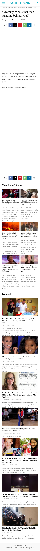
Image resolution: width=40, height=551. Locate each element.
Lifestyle (4, 8)
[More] (34, 25)
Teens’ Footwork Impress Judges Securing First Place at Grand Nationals (18, 429)
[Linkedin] (29, 25)
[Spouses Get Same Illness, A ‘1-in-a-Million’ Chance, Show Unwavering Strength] (29, 226)
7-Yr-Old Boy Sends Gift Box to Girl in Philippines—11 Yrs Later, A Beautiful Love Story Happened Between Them (19, 460)
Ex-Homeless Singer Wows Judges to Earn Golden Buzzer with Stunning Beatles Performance (10, 268)
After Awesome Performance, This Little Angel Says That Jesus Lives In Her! (18, 358)
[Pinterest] (20, 25)
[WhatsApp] (25, 25)
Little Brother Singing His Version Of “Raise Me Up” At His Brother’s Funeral (19, 529)
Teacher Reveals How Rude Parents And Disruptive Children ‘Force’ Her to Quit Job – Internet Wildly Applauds (20, 395)
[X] (15, 25)
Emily (3, 464)
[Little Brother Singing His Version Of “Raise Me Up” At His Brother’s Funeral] (20, 516)
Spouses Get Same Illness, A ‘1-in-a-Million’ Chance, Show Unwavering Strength (29, 235)
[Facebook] (11, 25)
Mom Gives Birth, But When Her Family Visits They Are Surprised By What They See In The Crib (18, 321)
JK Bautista (5, 399)
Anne (3, 325)
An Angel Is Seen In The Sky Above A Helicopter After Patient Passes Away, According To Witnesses (20, 495)
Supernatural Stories (10, 20)
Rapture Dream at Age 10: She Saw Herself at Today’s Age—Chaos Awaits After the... (29, 268)
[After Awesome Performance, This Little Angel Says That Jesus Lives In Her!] (20, 345)
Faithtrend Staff (7, 433)
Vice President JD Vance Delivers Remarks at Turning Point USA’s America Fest (10, 202)
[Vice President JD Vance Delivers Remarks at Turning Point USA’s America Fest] (10, 193)
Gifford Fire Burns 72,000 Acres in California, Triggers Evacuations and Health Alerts (10, 235)
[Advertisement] (20, 51)
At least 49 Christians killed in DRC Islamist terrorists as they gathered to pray (29, 202)
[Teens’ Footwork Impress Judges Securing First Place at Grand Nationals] (20, 417)
